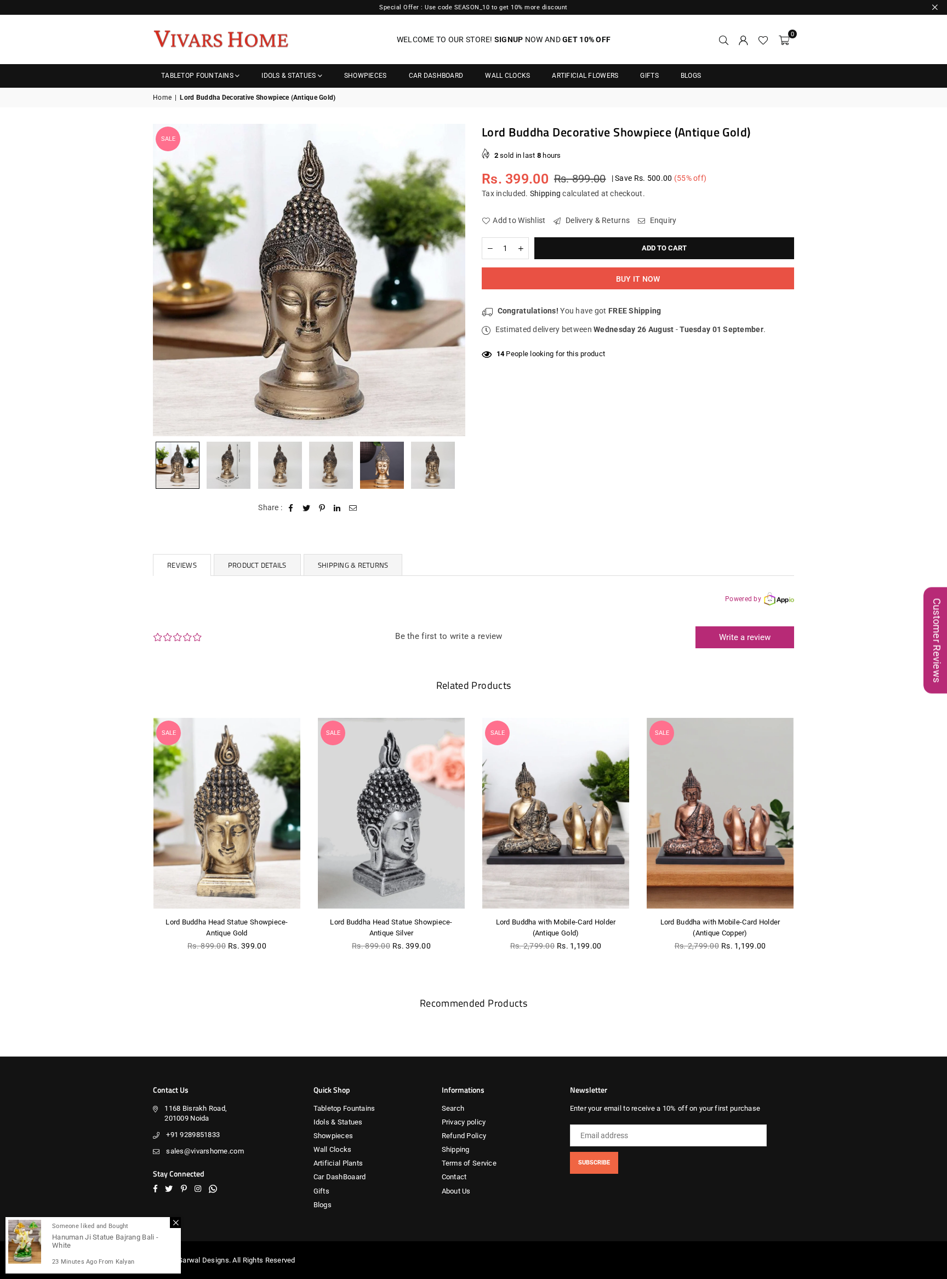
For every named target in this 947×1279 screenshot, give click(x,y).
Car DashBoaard (339, 1177)
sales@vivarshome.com (205, 1151)
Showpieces (365, 75)
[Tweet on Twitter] (307, 508)
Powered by (743, 599)
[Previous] (168, 279)
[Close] (175, 1222)
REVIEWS (182, 564)
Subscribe (594, 1162)
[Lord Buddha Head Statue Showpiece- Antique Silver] (391, 813)
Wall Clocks (507, 75)
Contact (454, 1177)
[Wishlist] (763, 39)
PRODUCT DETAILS (257, 564)
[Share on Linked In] (337, 508)
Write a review (745, 637)
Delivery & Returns (597, 220)
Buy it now (638, 279)
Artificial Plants (338, 1163)
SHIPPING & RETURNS (353, 564)
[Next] (450, 279)
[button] (784, 39)
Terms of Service (469, 1163)
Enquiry (662, 220)
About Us (456, 1191)
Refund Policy (464, 1136)
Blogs (691, 75)
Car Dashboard (436, 75)
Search (453, 1108)
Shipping (545, 193)
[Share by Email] (353, 508)
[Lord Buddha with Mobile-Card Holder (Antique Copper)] (720, 813)
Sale (168, 138)
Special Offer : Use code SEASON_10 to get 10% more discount (473, 7)
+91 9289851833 (193, 1134)
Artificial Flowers (585, 75)
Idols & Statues (288, 75)
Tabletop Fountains (197, 75)
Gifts (649, 75)
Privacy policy (464, 1122)
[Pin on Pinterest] (322, 508)
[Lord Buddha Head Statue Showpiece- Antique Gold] (226, 813)
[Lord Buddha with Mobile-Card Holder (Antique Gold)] (555, 813)
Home (162, 97)
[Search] (723, 39)
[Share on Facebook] (291, 508)
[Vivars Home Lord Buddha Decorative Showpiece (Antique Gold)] (177, 465)
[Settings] (743, 39)
